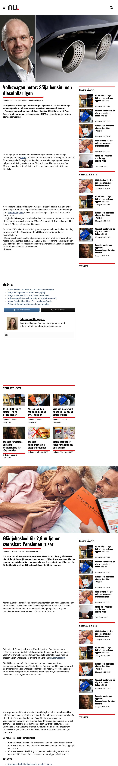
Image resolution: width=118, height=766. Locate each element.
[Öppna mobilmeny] (4, 8)
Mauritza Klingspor (36, 100)
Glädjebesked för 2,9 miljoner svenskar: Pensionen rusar (104, 183)
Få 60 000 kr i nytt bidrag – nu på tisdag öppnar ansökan (104, 199)
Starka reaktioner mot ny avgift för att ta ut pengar (63, 444)
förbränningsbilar (16, 212)
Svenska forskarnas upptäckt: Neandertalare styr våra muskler (12, 446)
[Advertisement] (39, 137)
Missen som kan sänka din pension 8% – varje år (37, 411)
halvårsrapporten (57, 658)
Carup (23, 157)
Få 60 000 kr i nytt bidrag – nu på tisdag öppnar (12, 411)
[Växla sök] (111, 7)
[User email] (6, 335)
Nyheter (6, 100)
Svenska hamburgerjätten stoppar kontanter (37, 444)
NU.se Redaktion (34, 551)
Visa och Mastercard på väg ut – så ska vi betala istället (63, 411)
